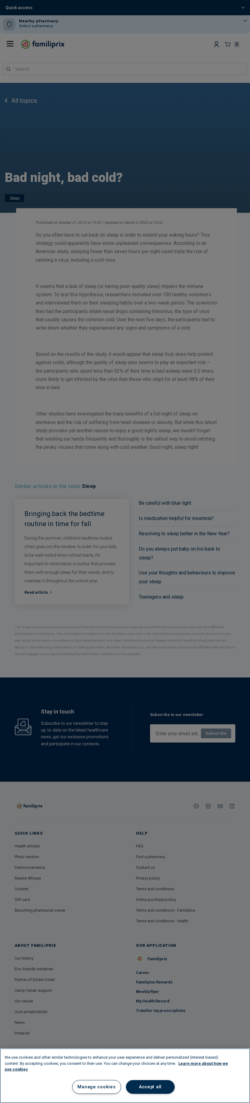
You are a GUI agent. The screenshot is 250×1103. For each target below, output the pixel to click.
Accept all (150, 1087)
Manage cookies (96, 1087)
